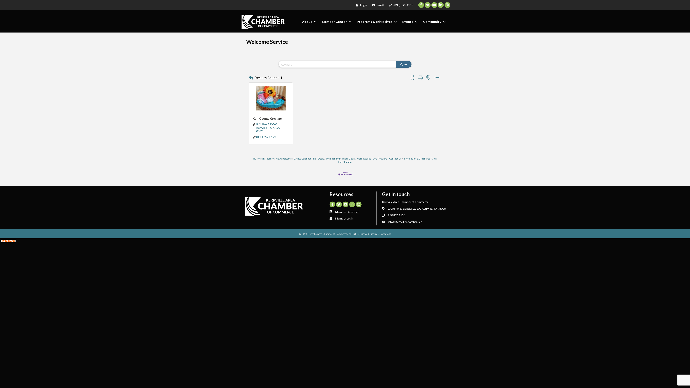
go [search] (405, 64)
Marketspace (364, 158)
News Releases (284, 158)
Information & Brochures (417, 158)
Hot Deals (318, 158)
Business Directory (263, 158)
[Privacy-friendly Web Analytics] (8, 240)
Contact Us (395, 158)
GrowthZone (384, 233)
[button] (251, 77)
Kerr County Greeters (267, 118)
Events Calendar (302, 158)
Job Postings (380, 158)
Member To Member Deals (340, 158)
